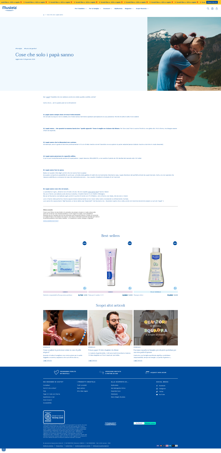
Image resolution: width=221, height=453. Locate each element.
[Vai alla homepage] (43, 14)
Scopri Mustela (141, 8)
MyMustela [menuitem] (114, 385)
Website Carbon (150, 423)
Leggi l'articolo (47, 360)
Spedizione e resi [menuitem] (48, 397)
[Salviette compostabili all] (65, 296)
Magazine (128, 8)
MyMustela (118, 8)
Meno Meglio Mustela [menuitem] (118, 397)
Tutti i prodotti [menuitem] (82, 385)
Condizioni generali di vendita (82, 445)
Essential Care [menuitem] (115, 391)
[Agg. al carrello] (85, 288)
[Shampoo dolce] (156, 296)
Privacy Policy (59, 445)
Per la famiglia (94, 8)
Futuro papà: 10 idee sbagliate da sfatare (103, 350)
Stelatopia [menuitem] (114, 394)
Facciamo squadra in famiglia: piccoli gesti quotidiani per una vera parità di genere (155, 351)
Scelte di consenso (48, 445)
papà (48, 97)
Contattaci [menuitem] (46, 385)
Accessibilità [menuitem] (47, 403)
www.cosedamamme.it (50, 221)
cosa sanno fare (93, 192)
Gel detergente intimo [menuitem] (118, 388)
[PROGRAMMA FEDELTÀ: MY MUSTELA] (56, 372)
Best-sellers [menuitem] (81, 388)
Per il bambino (80, 8)
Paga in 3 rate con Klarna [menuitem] (51, 394)
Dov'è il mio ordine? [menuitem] (49, 388)
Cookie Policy (68, 445)
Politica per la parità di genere (101, 445)
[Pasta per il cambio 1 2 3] (110, 296)
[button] (10, 8)
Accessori (106, 8)
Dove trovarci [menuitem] (47, 400)
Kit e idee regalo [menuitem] (82, 391)
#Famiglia (46, 347)
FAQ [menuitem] (44, 391)
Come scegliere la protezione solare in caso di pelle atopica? (62, 351)
